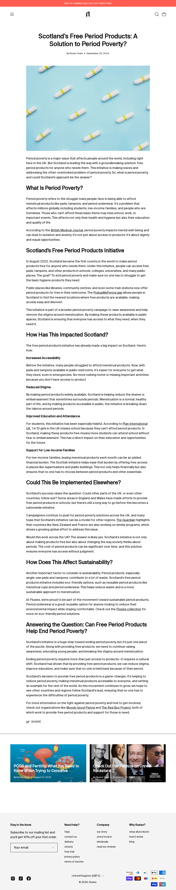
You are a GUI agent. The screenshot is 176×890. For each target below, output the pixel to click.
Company (103, 824)
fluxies (92, 882)
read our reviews (106, 846)
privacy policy (72, 856)
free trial (69, 851)
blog (131, 841)
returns (68, 846)
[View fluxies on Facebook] (28, 878)
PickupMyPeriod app (107, 292)
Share (36, 721)
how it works (136, 836)
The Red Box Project (116, 707)
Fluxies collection (128, 609)
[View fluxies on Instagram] (12, 878)
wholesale (102, 841)
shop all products (139, 831)
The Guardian (125, 520)
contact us (70, 836)
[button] (156, 14)
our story (102, 831)
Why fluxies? (137, 824)
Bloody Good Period (80, 707)
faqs (67, 831)
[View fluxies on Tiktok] (20, 878)
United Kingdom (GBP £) (86, 875)
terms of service (74, 861)
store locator (104, 836)
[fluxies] (88, 14)
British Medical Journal (67, 230)
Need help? (71, 824)
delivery (68, 841)
